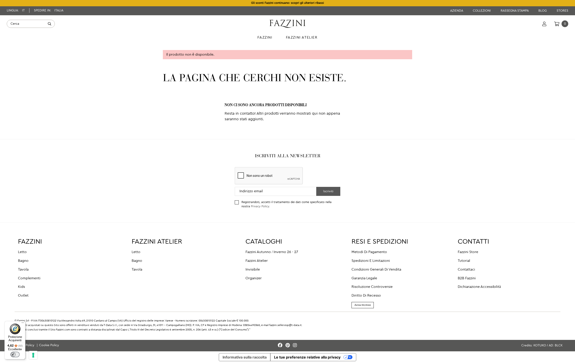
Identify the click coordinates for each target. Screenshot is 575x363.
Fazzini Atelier (256, 261)
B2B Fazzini (467, 278)
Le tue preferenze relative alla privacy (307, 357)
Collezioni (482, 10)
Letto (22, 252)
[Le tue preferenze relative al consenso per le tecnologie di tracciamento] (33, 355)
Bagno (23, 261)
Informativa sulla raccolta (245, 357)
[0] (556, 24)
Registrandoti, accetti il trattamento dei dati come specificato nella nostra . (286, 204)
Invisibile (252, 269)
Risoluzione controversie (372, 287)
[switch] (15, 354)
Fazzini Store (468, 252)
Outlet (23, 295)
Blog (543, 10)
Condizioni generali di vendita (376, 269)
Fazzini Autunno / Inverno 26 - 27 (271, 252)
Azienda (457, 10)
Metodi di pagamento (369, 252)
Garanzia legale (364, 278)
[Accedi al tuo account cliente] (544, 23)
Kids (21, 287)
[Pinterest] (288, 345)
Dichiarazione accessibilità (479, 287)
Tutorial (464, 261)
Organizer (253, 278)
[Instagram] (295, 345)
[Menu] (22, 323)
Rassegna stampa (515, 10)
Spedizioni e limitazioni (371, 261)
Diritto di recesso (366, 295)
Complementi (29, 278)
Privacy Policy (260, 206)
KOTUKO (539, 345)
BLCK (559, 345)
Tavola (23, 269)
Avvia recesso (362, 305)
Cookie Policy (49, 345)
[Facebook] (281, 345)
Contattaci (466, 269)
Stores (562, 10)
